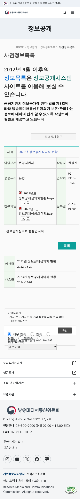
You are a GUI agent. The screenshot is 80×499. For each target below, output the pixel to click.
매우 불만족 (16, 342)
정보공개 (32, 47)
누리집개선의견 (12, 363)
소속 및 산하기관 (13, 383)
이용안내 (9, 448)
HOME (20, 47)
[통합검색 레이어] (64, 12)
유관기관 (8, 394)
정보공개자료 (47, 47)
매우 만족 (19, 334)
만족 (39, 334)
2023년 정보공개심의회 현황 (36, 277)
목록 (67, 245)
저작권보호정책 (36, 474)
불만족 (28, 338)
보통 (11, 338)
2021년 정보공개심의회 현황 (36, 261)
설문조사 (8, 373)
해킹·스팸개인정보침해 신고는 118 (24, 481)
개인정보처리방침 (14, 474)
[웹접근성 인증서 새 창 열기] (71, 488)
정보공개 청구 (54, 136)
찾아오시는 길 (12, 442)
